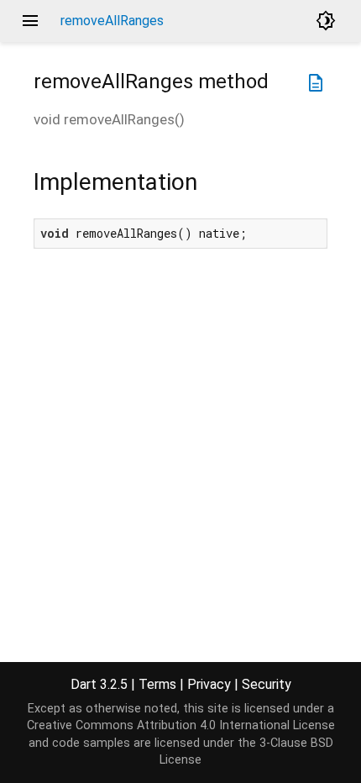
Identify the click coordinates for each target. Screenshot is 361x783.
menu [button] (30, 21)
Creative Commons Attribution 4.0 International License (181, 725)
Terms (157, 684)
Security (266, 684)
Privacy (209, 684)
